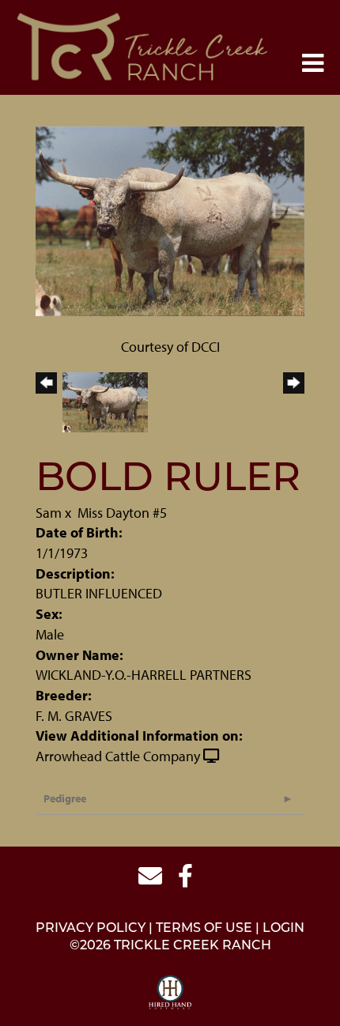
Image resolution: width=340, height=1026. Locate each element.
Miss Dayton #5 (122, 513)
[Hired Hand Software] (170, 992)
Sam (49, 513)
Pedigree (64, 798)
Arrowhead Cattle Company (118, 756)
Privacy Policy (90, 928)
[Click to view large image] (170, 219)
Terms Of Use (204, 928)
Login (283, 928)
